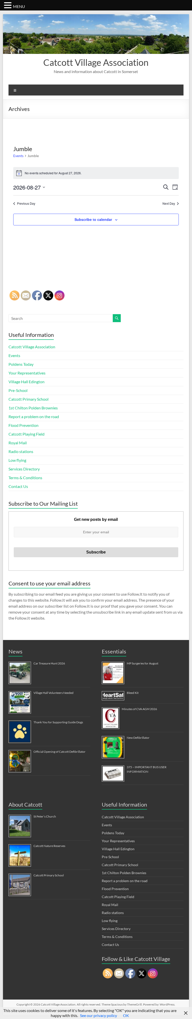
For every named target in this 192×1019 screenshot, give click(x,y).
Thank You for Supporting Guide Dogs (58, 722)
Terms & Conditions (25, 477)
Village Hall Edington (26, 381)
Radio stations (20, 451)
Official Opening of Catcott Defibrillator (60, 751)
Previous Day (26, 203)
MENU (19, 6)
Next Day (168, 203)
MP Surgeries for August (142, 663)
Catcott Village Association (95, 62)
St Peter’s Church (45, 816)
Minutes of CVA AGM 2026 (139, 709)
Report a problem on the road (33, 416)
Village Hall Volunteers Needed (54, 693)
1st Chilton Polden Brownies (33, 407)
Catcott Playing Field (26, 434)
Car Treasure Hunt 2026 (49, 663)
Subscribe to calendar (93, 219)
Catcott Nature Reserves (49, 846)
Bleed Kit (132, 693)
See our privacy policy (98, 1015)
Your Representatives (27, 373)
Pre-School (18, 390)
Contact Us (18, 486)
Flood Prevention (23, 425)
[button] (8, 5)
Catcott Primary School (28, 399)
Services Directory (24, 468)
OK (126, 1015)
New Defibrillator (138, 738)
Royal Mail (17, 442)
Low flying (17, 460)
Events (18, 156)
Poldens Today (21, 364)
